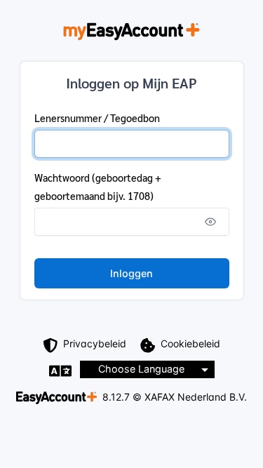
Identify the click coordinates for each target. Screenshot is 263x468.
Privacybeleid (94, 343)
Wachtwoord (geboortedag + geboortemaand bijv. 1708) (97, 186)
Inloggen (131, 273)
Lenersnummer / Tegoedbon (97, 118)
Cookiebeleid (190, 343)
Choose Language (141, 369)
